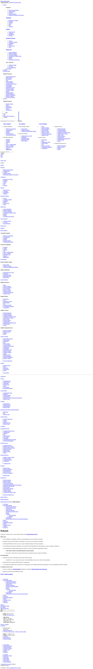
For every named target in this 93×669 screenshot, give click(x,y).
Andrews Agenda (12, 65)
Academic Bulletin (10, 90)
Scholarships (11, 34)
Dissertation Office (7, 449)
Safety (10, 47)
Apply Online (6, 659)
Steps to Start (24, 128)
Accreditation (11, 667)
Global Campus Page (7, 419)
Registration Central (10, 87)
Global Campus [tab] (4, 416)
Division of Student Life (8, 494)
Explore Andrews (12, 13)
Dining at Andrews (13, 53)
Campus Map (6, 644)
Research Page (6, 475)
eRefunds (11, 516)
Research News (6, 468)
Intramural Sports (7, 489)
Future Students (7, 123)
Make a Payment (61, 147)
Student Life (9, 49)
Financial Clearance (61, 145)
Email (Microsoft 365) (11, 76)
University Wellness (13, 54)
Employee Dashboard (10, 95)
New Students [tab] (4, 259)
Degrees (5, 420)
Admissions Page (7, 381)
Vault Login (5, 657)
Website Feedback (7, 638)
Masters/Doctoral (7, 405)
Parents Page (9, 68)
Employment (6, 658)
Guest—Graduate (10, 145)
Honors (10, 58)
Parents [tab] (2, 165)
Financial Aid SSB (46, 145)
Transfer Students (7, 395)
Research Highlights (7, 469)
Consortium (5, 438)
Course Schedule (9, 82)
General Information (7, 505)
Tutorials (10, 35)
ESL (10, 25)
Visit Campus (6, 387)
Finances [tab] (2, 187)
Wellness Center (9, 92)
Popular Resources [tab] (5, 455)
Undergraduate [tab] (4, 390)
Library (7, 91)
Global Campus (6, 435)
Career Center (60, 135)
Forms (58, 149)
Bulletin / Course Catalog (8, 457)
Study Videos (24, 140)
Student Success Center (62, 133)
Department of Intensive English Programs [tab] (10, 409)
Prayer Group (12, 45)
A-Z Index (5, 654)
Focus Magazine (12, 67)
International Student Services (63, 138)
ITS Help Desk (60, 139)
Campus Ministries (13, 52)
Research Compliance (8, 473)
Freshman (11, 21)
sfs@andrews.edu (10, 615)
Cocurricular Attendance (47, 147)
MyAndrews (8, 79)
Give (4, 115)
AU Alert (11, 66)
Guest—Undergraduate (11, 144)
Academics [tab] (3, 426)
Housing (10, 57)
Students (5, 70)
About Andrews (4, 497)
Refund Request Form (32, 534)
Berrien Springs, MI (7, 630)
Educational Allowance (11, 507)
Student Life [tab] (3, 206)
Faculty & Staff (6, 71)
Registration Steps (25, 139)
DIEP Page (5, 412)
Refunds (59, 148)
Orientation (23, 137)
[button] (13, 116)
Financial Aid (6, 384)
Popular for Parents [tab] (5, 196)
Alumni (5, 98)
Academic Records (61, 130)
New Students (22, 123)
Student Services (6, 422)
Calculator (11, 33)
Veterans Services (7, 525)
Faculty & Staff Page (10, 97)
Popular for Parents (10, 38)
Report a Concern (10, 96)
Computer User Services (11, 84)
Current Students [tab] (4, 279)
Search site (3, 121)
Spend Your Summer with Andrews (16, 15)
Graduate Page (6, 403)
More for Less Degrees (14, 10)
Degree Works (45, 143)
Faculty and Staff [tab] (4, 336)
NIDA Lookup (9, 81)
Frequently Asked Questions (12, 511)
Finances (8, 29)
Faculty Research (7, 471)
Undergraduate (12, 11)
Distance (8, 132)
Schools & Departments (8, 440)
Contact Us (5, 527)
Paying (7, 512)
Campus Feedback (7, 661)
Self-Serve (5, 521)
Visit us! (10, 41)
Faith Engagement (61, 128)
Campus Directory (7, 647)
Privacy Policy (18, 667)
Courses (5, 421)
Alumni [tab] (2, 363)
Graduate (11, 12)
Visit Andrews (6, 660)
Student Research (7, 470)
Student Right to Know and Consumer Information (17, 519)
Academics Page (6, 463)
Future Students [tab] (4, 230)
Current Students (43, 123)
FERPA (10, 44)
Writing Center (6, 450)
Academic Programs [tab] (5, 428)
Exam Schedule (45, 130)
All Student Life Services (14, 59)
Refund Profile (16, 569)
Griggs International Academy (9, 439)
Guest (10, 24)
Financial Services (25, 138)
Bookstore (5, 652)
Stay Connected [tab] (4, 218)
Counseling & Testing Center (15, 56)
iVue (7, 80)
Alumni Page (9, 110)
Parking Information (7, 646)
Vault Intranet (9, 85)
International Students (8, 388)
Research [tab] (2, 465)
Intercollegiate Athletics (8, 488)
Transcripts (8, 106)
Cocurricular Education (47, 133)
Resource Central (9, 88)
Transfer (10, 22)
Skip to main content (5, 1)
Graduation (11, 43)
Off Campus (6, 437)
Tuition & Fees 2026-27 (11, 506)
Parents (4, 4)
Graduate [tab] (2, 401)
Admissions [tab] (3, 177)
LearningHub (9, 86)
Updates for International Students (28, 131)
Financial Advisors (25, 130)
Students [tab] (2, 228)
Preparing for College (13, 20)
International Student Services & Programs (12, 485)
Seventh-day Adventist (6, 664)
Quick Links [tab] (3, 160)
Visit (4, 113)
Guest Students (6, 396)
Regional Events (9, 104)
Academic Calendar (13, 42)
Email (7, 105)
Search (2, 153)
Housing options (6, 481)
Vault (43, 141)
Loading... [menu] (5, 117)
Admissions (8, 17)
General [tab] (2, 378)
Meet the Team (6, 399)
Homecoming (9, 107)
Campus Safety (60, 137)
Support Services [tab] (4, 443)
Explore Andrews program (9, 447)
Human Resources (10, 93)
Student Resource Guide (26, 135)
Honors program (6, 451)
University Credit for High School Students (12, 397)
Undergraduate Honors (11, 135)
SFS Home (5, 504)
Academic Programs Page (8, 431)
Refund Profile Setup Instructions (39, 569)
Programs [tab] (3, 167)
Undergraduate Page (7, 393)
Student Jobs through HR (8, 486)
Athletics (5, 651)
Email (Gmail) (9, 77)
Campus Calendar (7, 491)
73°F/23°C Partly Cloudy (9, 631)
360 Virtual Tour (9, 147)
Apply (6, 112)
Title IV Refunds (12, 515)
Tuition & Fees (12, 32)
